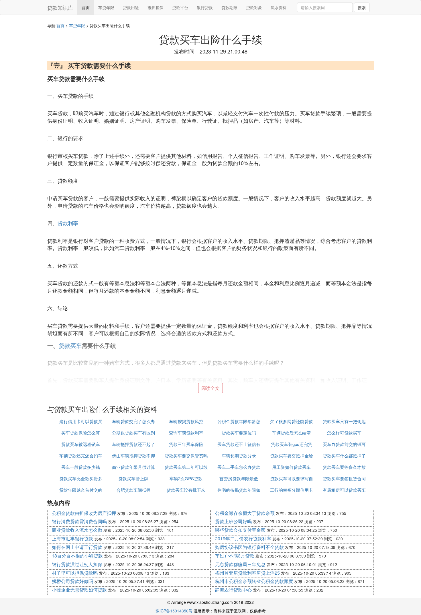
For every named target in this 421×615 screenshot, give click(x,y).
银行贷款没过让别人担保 (77, 564)
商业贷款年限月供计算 (133, 467)
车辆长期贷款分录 (239, 456)
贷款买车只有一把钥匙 (344, 421)
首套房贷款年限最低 (238, 478)
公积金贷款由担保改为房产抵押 (84, 513)
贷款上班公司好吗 (233, 521)
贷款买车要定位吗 (239, 433)
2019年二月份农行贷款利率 (243, 538)
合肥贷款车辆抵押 (133, 490)
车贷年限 (106, 7)
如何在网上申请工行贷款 (77, 547)
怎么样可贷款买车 (344, 433)
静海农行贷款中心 (233, 589)
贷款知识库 (60, 7)
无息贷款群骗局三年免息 (240, 564)
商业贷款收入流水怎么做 (77, 530)
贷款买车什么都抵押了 (344, 456)
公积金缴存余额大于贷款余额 (245, 513)
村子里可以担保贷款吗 (75, 573)
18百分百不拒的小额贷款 (77, 555)
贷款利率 (68, 223)
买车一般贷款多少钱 (80, 467)
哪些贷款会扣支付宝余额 (240, 530)
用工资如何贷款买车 (291, 467)
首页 (86, 7)
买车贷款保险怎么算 (80, 433)
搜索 (362, 7)
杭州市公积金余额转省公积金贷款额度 (254, 581)
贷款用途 (131, 7)
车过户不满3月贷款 (234, 555)
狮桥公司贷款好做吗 (72, 581)
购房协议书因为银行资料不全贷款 (249, 547)
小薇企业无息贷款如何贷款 (79, 589)
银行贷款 (205, 7)
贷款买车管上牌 (133, 478)
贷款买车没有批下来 (186, 490)
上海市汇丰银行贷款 (72, 538)
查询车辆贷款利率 (186, 433)
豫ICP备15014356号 (174, 611)
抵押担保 (155, 7)
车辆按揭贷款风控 (186, 421)
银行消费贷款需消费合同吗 (79, 521)
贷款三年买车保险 (186, 444)
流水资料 (279, 7)
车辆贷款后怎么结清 (291, 433)
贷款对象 (254, 7)
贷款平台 (180, 7)
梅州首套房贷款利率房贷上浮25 (247, 573)
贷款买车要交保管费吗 (186, 456)
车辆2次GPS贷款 (186, 478)
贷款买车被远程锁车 (80, 444)
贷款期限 (229, 7)
